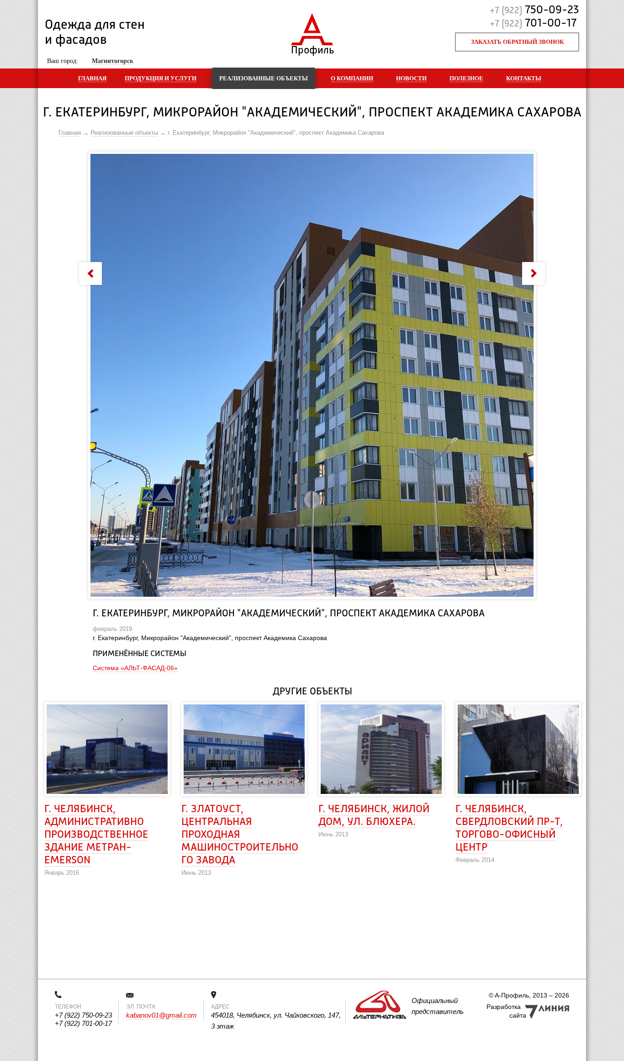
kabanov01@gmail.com (161, 1015)
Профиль (312, 48)
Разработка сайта (506, 1011)
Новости (411, 78)
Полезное (466, 78)
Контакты (523, 78)
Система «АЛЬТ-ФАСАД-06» (135, 668)
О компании (352, 78)
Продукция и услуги (160, 78)
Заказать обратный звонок (517, 41)
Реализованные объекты (263, 78)
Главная (92, 78)
